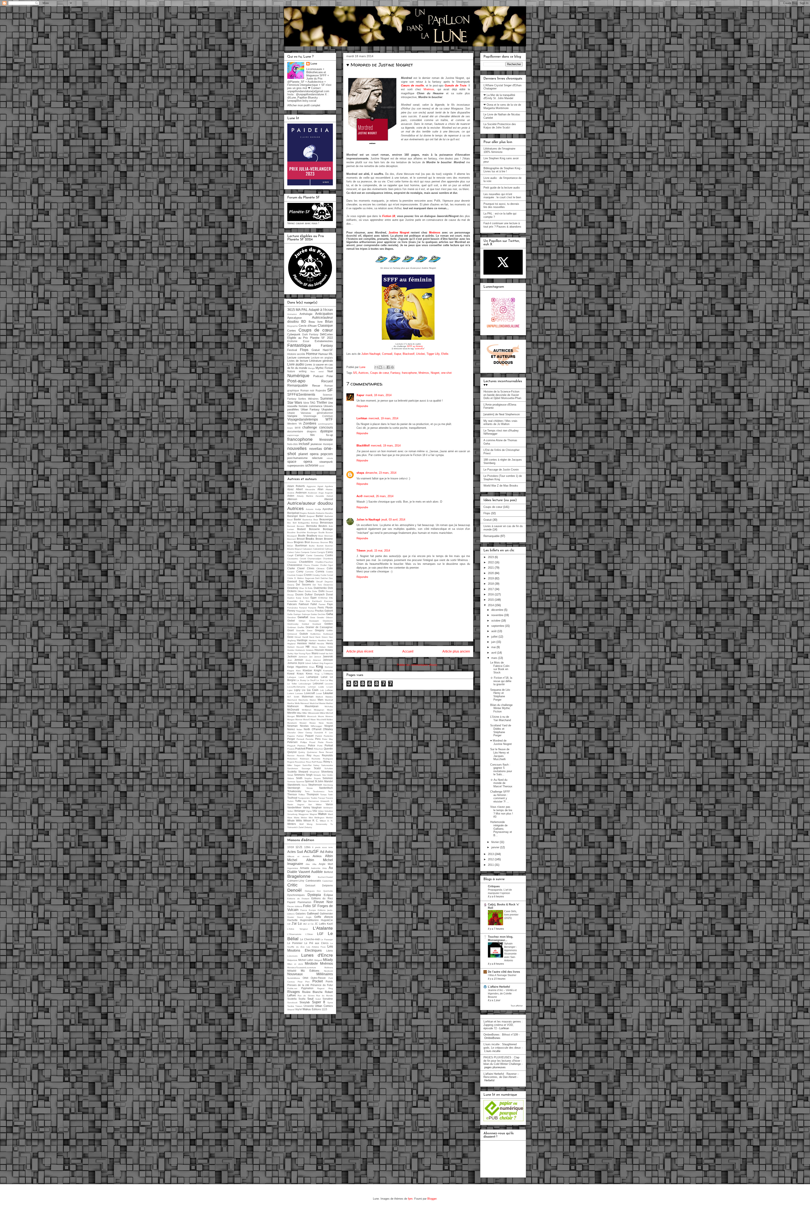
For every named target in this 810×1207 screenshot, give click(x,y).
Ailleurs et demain (298, 856)
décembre (497, 609)
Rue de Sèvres (306, 995)
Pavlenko (328, 736)
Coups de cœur (379, 372)
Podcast (318, 376)
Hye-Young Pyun (302, 653)
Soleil (318, 999)
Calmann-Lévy (295, 880)
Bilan (329, 321)
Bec (289, 523)
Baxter (297, 519)
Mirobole (311, 963)
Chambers (328, 558)
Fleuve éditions (294, 906)
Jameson (302, 656)
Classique (325, 325)
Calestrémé (318, 549)
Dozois (299, 594)
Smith (299, 778)
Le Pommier (294, 943)
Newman (292, 725)
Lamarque (312, 677)
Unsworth (324, 801)
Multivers (328, 967)
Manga (311, 368)
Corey (299, 571)
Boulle (322, 532)
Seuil (310, 998)
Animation (292, 314)
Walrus (306, 1009)
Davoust (292, 581)
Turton (290, 801)
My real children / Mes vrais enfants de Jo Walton (500, 422)
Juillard (315, 663)
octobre (496, 620)
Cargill (290, 555)
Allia (314, 864)
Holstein (310, 650)
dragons (311, 431)
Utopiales (327, 409)
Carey (329, 552)
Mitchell (329, 713)
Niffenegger (316, 726)
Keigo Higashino (297, 666)
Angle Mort (326, 864)
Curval (330, 575)
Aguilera (329, 486)
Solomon (328, 778)
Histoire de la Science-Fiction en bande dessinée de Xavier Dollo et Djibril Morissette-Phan (502, 395)
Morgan (291, 719)
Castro (329, 555)
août (494, 631)
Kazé (330, 923)
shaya (360, 472)
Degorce (329, 581)
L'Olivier (309, 934)
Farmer (322, 604)
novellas (315, 448)
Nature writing (296, 371)
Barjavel (311, 516)
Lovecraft (309, 693)
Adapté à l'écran (321, 310)
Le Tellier (292, 683)
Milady (328, 960)
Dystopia (314, 895)
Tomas (323, 794)
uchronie (311, 465)
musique (328, 444)
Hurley (290, 653)
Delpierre (327, 885)
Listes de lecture (297, 360)
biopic (290, 428)
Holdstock (300, 650)
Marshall (329, 700)
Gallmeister (326, 913)
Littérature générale (321, 360)
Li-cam (330, 687)
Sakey (316, 765)
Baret (302, 516)
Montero (301, 716)
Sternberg (328, 785)
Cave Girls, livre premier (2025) (511, 915)
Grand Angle (304, 917)
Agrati (320, 486)
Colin (330, 568)
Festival (292, 350)
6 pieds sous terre (322, 847)
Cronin (308, 574)
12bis (307, 847)
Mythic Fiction (324, 368)
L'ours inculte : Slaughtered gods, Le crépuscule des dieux (502, 1046)
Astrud (330, 496)
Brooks (310, 538)
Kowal (290, 673)
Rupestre (321, 390)
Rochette (316, 759)
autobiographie (325, 424)
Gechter (321, 614)
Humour (323, 354)
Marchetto (303, 700)
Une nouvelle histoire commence (310, 404)
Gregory (319, 630)
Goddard (316, 624)
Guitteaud (328, 634)
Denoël (294, 890)
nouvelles (297, 448)
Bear (315, 519)
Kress (309, 673)
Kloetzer (307, 670)
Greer (309, 630)
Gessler (320, 617)
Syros (330, 1002)
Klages (290, 670)
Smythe (308, 778)
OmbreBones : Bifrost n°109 (500, 1034)
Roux (308, 762)
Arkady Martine (305, 496)
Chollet (323, 565)
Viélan (321, 811)
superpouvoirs (295, 465)
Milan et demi (295, 964)
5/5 (355, 372)
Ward (330, 814)
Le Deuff (311, 680)
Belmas (314, 523)
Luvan (319, 693)
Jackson (292, 656)
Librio (329, 950)
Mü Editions (310, 970)
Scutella (292, 771)
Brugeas (299, 542)
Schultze (328, 768)
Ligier (290, 690)
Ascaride (320, 496)
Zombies (309, 423)
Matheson (293, 706)
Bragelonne (298, 876)
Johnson (328, 659)
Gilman (302, 621)
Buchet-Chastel (325, 877)
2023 (491, 557)
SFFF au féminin (415, 346)
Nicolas (304, 725)
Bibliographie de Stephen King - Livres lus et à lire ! (502, 170)
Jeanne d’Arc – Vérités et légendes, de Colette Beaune (502, 993)
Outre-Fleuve (318, 977)
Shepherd (314, 772)
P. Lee (329, 732)
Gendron (291, 617)
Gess (312, 617)
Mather (329, 703)
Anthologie (306, 314)
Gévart (297, 637)
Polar (330, 376)
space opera (299, 461)
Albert (299, 489)
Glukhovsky (292, 624)
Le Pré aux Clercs (316, 943)
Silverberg (327, 771)
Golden (328, 623)
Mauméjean (312, 706)
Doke (314, 591)
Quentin (328, 748)
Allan (320, 489)
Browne (328, 538)
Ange (321, 493)
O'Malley (328, 729)
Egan (313, 597)
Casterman (327, 881)
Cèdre (290, 578)
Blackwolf (408, 353)
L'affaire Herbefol (499, 986)
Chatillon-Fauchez (324, 562)
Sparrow (300, 781)
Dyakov (290, 598)
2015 (491, 599)
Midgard (318, 960)
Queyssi (292, 752)
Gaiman (297, 614)
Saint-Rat (307, 765)
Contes (291, 330)
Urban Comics (324, 1005)
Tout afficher (517, 1006)
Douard (329, 591)
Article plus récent (359, 651)
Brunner (324, 542)
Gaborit (328, 610)
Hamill (305, 637)
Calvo (297, 552)
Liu (303, 690)
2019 (491, 578)
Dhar (301, 588)
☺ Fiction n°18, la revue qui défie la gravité (501, 681)
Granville (300, 630)
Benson (300, 526)
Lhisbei (420, 353)
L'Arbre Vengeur (297, 929)
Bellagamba (304, 523)
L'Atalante (323, 928)
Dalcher (324, 578)
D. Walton (299, 578)
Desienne (328, 585)
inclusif (304, 444)
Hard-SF (328, 350)
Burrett (320, 546)
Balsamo (320, 513)
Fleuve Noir (323, 902)
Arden (290, 495)
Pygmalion (307, 988)
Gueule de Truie (455, 85)
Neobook (328, 971)
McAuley (329, 706)
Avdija (318, 509)
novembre (497, 615)
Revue (316, 385)
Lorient (290, 693)
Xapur (397, 353)
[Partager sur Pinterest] (392, 367)
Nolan (299, 729)
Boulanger (312, 532)
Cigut (330, 565)
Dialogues (310, 891)
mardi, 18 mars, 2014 (379, 395)
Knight (317, 670)
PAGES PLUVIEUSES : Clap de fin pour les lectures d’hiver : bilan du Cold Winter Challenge (502, 1060)
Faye (330, 604)
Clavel (301, 568)
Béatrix (290, 549)
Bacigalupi (293, 512)
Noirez (291, 729)
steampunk (326, 461)
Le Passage (327, 939)
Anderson (301, 492)
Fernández (292, 608)
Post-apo (296, 380)
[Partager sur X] (384, 367)
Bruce (290, 542)
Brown (319, 538)
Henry (329, 643)
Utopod (290, 1009)
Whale (291, 820)
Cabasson (307, 549)
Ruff (314, 762)
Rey (309, 755)
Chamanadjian (314, 558)
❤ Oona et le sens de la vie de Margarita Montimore (502, 106)
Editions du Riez (322, 898)
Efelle (444, 353)
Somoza (291, 781)
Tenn (307, 791)
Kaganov (328, 663)
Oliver (300, 732)
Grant (290, 630)
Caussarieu (292, 558)
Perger (291, 739)
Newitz (330, 723)
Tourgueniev (304, 798)
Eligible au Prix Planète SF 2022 (310, 337)
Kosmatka (328, 670)
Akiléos (317, 856)
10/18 (290, 847)
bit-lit (297, 427)
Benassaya (326, 522)
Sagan (297, 765)
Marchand (292, 700)
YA (300, 423)
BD (303, 321)
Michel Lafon (305, 960)
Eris (301, 601)
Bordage (328, 529)
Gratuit (316, 350)
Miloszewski (313, 713)
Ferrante (312, 608)
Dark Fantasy (310, 334)
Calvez (290, 552)
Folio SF (309, 906)
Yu (331, 824)
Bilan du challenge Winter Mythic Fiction (501, 708)
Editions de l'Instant (298, 898)
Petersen (292, 742)
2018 (491, 583)
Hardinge (302, 640)
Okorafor (291, 732)
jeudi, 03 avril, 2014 (393, 519)
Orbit (305, 977)
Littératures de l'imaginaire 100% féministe (499, 150)
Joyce (301, 663)
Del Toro (317, 585)
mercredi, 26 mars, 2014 (378, 496)
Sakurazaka (327, 765)
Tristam (298, 1006)
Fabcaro (292, 604)
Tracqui (321, 798)
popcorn (327, 454)
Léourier (328, 693)
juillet (494, 636)
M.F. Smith (293, 697)
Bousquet (292, 536)
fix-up (329, 435)
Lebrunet (318, 683)
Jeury (308, 660)
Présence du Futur (321, 985)
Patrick (318, 736)
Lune (313, 63)
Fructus (319, 610)
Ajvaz (290, 489)
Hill (307, 646)
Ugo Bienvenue (311, 801)
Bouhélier (301, 532)
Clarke (291, 568)
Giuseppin (314, 621)
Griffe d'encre (323, 916)
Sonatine (328, 998)
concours (326, 427)
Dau (331, 578)
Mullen (330, 719)
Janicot (317, 656)
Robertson (292, 759)
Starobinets (293, 784)
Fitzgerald (300, 611)
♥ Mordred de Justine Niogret (501, 742)
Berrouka (311, 526)
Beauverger (326, 519)
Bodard (301, 529)
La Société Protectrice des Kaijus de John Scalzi (499, 126)
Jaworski (328, 656)
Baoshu (329, 513)
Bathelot (329, 516)
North (307, 729)
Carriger (299, 555)
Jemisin (298, 659)
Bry (331, 542)
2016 (491, 594)
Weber (304, 817)
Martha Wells (293, 703)
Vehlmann (328, 807)
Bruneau (315, 542)
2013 (491, 854)
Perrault (300, 739)
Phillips (303, 742)
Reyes (316, 755)
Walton (322, 814)
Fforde (329, 607)
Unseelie (309, 1006)
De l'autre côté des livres (504, 971)
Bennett (291, 526)
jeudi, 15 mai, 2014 (378, 550)
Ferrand (303, 608)
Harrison (313, 640)
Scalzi (317, 768)
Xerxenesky (321, 824)
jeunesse (316, 444)
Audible (317, 872)
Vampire (292, 416)
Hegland (291, 643)
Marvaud (304, 703)
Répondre (362, 406)
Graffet (300, 627)
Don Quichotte (325, 891)
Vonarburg (292, 814)
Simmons (299, 774)
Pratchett (300, 748)
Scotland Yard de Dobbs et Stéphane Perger (500, 730)
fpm (410, 1198)
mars (494, 657)
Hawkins (322, 640)
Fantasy (395, 372)
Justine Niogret (399, 232)
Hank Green (321, 637)
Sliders (290, 778)
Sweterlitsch (326, 787)
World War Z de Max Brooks (500, 485)
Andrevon (312, 493)
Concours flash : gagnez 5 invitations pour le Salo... (501, 769)
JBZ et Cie (308, 924)
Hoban (322, 647)
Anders (290, 493)
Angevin (329, 493)
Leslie (321, 687)
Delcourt (310, 885)
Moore (321, 716)
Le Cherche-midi (310, 939)
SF (330, 389)
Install (322, 653)
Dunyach (319, 594)
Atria (324, 868)
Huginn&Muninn (309, 920)
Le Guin (320, 680)
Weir (311, 817)
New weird (317, 371)
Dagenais (309, 578)
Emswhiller (292, 601)
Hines (314, 647)
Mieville (291, 712)
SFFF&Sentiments (301, 394)
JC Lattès (320, 923)
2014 (491, 605)
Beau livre (316, 321)
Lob (322, 690)
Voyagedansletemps (302, 419)
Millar (299, 713)
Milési (322, 713)
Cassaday (319, 555)
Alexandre (310, 489)
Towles (314, 798)
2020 (491, 573)
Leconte (329, 683)
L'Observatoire (294, 934)
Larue (324, 677)
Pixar (300, 981)
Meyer (330, 710)
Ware (289, 817)
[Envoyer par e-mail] (376, 367)
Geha (329, 614)
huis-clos (292, 444)
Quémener (312, 752)
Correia (320, 571)
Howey (329, 650)
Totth (330, 794)
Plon (307, 981)
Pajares (291, 736)
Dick (330, 588)
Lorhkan (361, 418)
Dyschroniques (296, 895)
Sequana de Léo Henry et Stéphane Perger (500, 694)
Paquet (309, 735)
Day (301, 581)
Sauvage (306, 768)
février (495, 842)
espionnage (293, 435)
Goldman (291, 627)
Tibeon (361, 550)
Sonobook (292, 1002)
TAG (312, 402)
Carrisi (309, 555)
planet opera (308, 454)
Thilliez (301, 794)
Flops (304, 350)
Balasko (312, 513)
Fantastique (299, 345)
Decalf (319, 581)
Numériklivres (293, 978)
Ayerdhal (328, 509)
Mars (320, 699)
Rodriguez (328, 759)
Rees (321, 752)
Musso (312, 723)
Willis (299, 820)
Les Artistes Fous (315, 947)
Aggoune (311, 486)
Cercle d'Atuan (308, 325)
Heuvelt (300, 647)
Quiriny (301, 752)
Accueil (407, 651)
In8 (288, 924)
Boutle (301, 535)
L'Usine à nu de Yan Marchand (500, 718)
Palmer (300, 736)
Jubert (308, 663)
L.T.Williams (327, 674)
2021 (491, 567)
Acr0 (359, 496)
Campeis (305, 552)
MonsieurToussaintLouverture (301, 967)
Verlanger (299, 810)
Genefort (303, 617)
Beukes (323, 526)
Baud (290, 519)
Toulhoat (292, 797)
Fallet (313, 604)
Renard (329, 752)
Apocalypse (294, 317)
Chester (315, 565)
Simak (290, 775)
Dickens (292, 591)
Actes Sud (295, 852)
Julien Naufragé (370, 353)
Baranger (292, 516)
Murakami (292, 723)
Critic (292, 884)
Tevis (330, 791)
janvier (495, 847)
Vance (329, 804)
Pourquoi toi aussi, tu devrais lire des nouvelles (501, 205)
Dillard (301, 591)
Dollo (322, 591)
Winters (291, 824)
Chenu (307, 565)
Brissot (301, 538)
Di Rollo (309, 588)
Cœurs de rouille (412, 85)
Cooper (290, 571)
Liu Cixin (312, 690)
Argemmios (292, 868)
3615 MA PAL (297, 310)
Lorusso (299, 693)
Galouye (306, 614)
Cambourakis (313, 880)
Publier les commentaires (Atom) (417, 664)
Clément (320, 568)
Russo (319, 762)
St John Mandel (324, 781)
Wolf (301, 824)
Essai (306, 341)
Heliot (312, 643)
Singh (309, 774)
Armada (304, 868)
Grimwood (292, 634)
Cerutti (303, 558)
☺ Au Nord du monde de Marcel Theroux (501, 783)
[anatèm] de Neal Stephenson (501, 414)
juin (493, 641)
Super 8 (318, 1002)
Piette (321, 742)
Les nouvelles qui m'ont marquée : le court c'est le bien (502, 196)
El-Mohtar (323, 598)
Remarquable (297, 385)
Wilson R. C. (311, 820)
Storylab (305, 1002)
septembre (498, 625)
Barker (319, 516)
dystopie (326, 431)
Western (292, 423)
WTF (329, 419)
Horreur (311, 354)
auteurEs (419, 348)
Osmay (308, 732)
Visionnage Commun (318, 416)
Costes (329, 571)
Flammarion (304, 902)
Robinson (304, 759)
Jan (311, 656)
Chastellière (306, 561)
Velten (290, 811)
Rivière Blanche (312, 992)
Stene (304, 785)
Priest (309, 748)
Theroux (292, 794)
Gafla (290, 614)
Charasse (292, 562)
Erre (308, 601)
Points (329, 981)
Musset (303, 723)
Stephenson (315, 784)
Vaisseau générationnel (317, 412)
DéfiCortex (326, 334)
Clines (310, 568)
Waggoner (303, 814)
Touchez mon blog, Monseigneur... (500, 938)
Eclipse (328, 895)
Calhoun (329, 549)
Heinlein (302, 643)
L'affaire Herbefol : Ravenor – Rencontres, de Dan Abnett (501, 1075)
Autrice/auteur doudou (310, 503)
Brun (307, 542)
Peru (318, 739)
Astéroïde (315, 868)
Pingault (291, 745)
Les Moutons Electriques (310, 948)
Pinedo (329, 742)
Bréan (290, 546)
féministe (326, 439)
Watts (296, 817)
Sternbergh (293, 787)
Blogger (431, 1198)
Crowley (316, 575)
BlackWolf (363, 445)
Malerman (307, 696)
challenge (309, 427)
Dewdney (292, 588)
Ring (330, 988)
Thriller (321, 402)
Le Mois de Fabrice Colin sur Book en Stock (499, 667)
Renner (290, 755)
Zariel (301, 827)
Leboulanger (305, 683)
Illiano (315, 653)
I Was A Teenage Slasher (502, 975)
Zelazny (308, 827)
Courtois (291, 575)
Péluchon (318, 749)
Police (311, 745)
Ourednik (318, 732)
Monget (291, 716)
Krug (317, 674)
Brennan (328, 536)
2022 (491, 562)
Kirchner (329, 667)
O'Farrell (316, 729)
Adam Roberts (296, 486)
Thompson (312, 794)
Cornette (309, 571)
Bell (294, 523)
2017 (491, 589)
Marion (313, 700)
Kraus (300, 673)
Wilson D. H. (326, 821)
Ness (321, 723)
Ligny (297, 690)
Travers (329, 798)
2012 (491, 859)
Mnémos (429, 89)
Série (306, 402)
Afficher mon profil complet (303, 105)
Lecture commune (298, 357)
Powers (290, 749)
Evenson (328, 601)
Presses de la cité (298, 985)
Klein (298, 670)
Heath (330, 640)
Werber (329, 817)
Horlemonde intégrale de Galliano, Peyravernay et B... (501, 828)
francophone (409, 372)
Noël (330, 371)
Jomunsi (292, 663)
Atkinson (292, 499)
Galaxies (301, 913)
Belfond (328, 872)
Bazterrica (307, 519)
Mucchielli (321, 719)
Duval (329, 594)
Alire (308, 864)
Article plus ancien (456, 651)
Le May (329, 680)
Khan (312, 667)
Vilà (314, 810)
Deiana (290, 585)
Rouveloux (300, 762)
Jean (289, 660)
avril (494, 652)
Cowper (299, 575)
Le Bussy (301, 680)
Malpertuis (292, 960)
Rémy (326, 761)
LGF (320, 934)
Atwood (328, 499)
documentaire (295, 431)
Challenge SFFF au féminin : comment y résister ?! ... (500, 796)
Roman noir (307, 390)
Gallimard (313, 913)
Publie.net (292, 988)
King (319, 666)
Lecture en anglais (322, 357)
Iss (327, 653)
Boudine (291, 532)
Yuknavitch (292, 827)
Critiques (494, 886)
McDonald (293, 709)
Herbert (290, 647)
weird (321, 466)
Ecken (306, 598)
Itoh (331, 653)
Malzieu (329, 697)
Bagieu (303, 513)
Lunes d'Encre (317, 955)
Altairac (329, 489)
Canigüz (321, 552)
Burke (312, 546)
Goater (290, 917)
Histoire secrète (296, 354)
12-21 (299, 847)
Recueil (327, 381)
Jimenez (317, 660)
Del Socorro (303, 584)
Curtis (323, 575)
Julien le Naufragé (368, 519)
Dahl (317, 578)
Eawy (298, 598)
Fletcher (310, 611)
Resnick (300, 755)
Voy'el (298, 1009)
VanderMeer (294, 807)
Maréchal (314, 703)
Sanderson (292, 768)
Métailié (291, 970)
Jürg (321, 663)
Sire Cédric (327, 775)
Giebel (291, 620)
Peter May (327, 739)
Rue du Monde (324, 995)
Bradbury (312, 535)
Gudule (304, 633)
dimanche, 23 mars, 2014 (380, 472)
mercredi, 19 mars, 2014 (383, 418)
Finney (291, 610)
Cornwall (387, 353)
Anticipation (324, 314)
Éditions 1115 (319, 1009)
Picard (312, 742)
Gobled (305, 624)
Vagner (300, 804)
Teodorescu (318, 791)
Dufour (309, 594)
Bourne (329, 532)
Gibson (329, 617)
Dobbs (308, 591)
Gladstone (328, 621)
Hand (311, 637)
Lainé (301, 677)
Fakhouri (304, 604)
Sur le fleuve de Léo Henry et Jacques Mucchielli (499, 754)
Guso (290, 636)
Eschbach (317, 601)
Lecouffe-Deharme (296, 687)
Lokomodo (292, 956)
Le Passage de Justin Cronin (501, 469)
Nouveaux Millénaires (310, 974)
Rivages (293, 992)
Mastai (322, 703)
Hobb (330, 647)
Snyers (317, 778)
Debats (310, 581)
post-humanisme (297, 458)
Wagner (313, 814)
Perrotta (309, 739)
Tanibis (290, 1006)
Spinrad (309, 781)
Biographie (292, 326)
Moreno (329, 716)
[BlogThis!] (380, 367)
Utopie (291, 412)
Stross (309, 788)
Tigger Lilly (433, 353)
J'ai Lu (297, 923)
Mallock (319, 697)
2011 (491, 864)
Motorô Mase (309, 719)
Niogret (435, 372)
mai (494, 647)
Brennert (291, 539)
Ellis (331, 598)
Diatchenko (320, 588)
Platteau (301, 745)
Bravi (320, 536)
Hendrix (320, 643)
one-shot (446, 372)
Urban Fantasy (310, 409)
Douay (290, 594)
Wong (309, 824)
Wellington (319, 817)
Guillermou (315, 634)
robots (330, 458)
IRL (331, 354)
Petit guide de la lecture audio (501, 187)
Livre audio (295, 364)
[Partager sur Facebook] (388, 367)
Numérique (298, 375)
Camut (313, 552)
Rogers (290, 762)
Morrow (298, 719)
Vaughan (316, 807)
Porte (320, 745)
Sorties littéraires (308, 398)
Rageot (320, 988)
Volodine (328, 811)
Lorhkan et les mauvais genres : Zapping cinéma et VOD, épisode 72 (503, 1025)
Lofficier (329, 690)
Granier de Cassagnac (319, 627)
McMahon (306, 710)
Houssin (319, 650)
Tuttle (298, 801)
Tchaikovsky (294, 791)
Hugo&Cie (327, 920)
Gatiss (314, 614)
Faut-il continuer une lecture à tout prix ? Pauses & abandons (502, 225)
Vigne (309, 811)
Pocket (317, 981)
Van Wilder (315, 804)
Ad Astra (326, 852)
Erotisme (292, 341)
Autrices (363, 372)
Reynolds (327, 755)
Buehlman (301, 545)
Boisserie (314, 529)
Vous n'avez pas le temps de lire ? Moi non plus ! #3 (501, 811)
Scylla (301, 998)
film (312, 435)
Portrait (329, 745)
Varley (306, 807)
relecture (317, 458)
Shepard (303, 771)
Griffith (330, 630)
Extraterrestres (324, 341)
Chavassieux (294, 565)
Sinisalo (317, 775)
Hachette (292, 920)
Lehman (312, 687)
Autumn (309, 509)
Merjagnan (319, 710)
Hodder (290, 650)
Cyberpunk (293, 334)
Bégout (298, 549)
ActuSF (311, 851)
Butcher (329, 546)
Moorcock (311, 716)
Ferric (321, 607)
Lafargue (291, 677)
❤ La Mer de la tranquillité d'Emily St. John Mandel (499, 96)
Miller (304, 713)
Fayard (291, 902)
